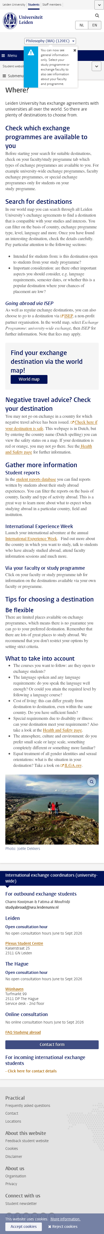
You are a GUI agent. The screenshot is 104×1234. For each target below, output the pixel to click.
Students (33, 5)
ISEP (68, 315)
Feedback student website (27, 1140)
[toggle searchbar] (97, 15)
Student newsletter (21, 1203)
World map (29, 379)
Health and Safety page (62, 730)
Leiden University (14, 5)
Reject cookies (64, 1226)
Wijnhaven (14, 989)
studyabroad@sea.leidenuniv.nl (32, 907)
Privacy (11, 1183)
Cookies (11, 1148)
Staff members (51, 5)
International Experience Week (31, 538)
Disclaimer (13, 1156)
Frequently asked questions (27, 1105)
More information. (65, 1219)
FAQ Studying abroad (23, 1032)
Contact (11, 1113)
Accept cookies (24, 1226)
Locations (13, 1121)
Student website (14, 66)
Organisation (15, 1176)
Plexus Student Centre (24, 943)
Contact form (52, 1044)
